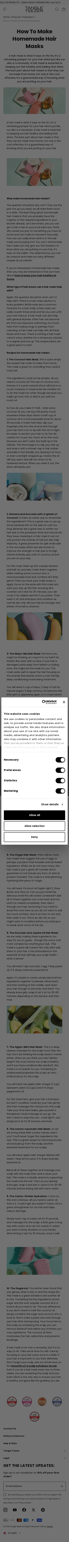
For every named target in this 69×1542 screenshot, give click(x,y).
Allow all (34, 815)
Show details (50, 804)
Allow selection (34, 826)
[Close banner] (64, 702)
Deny (34, 837)
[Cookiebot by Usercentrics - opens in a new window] (43, 702)
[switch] (60, 770)
